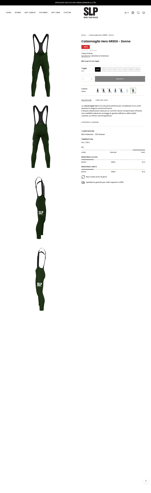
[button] (8, 12)
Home (83, 35)
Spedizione (85, 56)
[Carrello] (143, 13)
